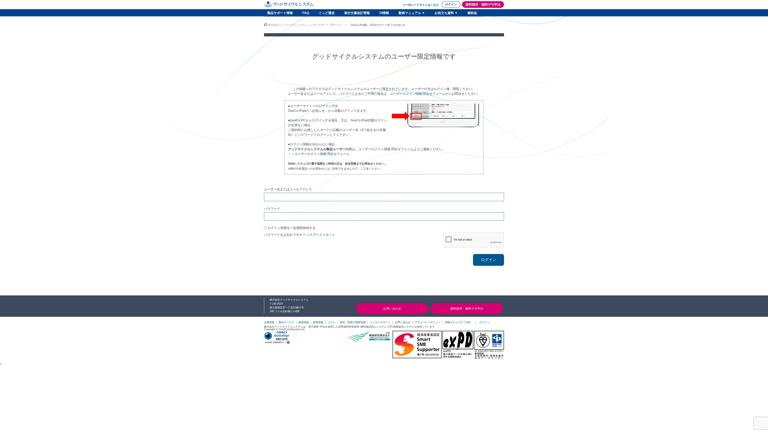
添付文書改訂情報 (357, 13)
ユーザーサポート (380, 322)
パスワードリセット (320, 234)
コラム (331, 322)
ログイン (451, 4)
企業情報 (269, 322)
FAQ (305, 13)
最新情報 (303, 322)
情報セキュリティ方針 (458, 322)
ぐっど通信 (327, 13)
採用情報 (318, 322)
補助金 (472, 13)
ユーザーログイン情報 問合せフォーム (417, 93)
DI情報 (384, 13)
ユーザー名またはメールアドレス (288, 189)
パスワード (272, 208)
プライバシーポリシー (428, 322)
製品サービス (286, 322)
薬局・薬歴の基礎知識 (353, 322)
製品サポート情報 (280, 13)
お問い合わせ (402, 322)
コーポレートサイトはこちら (420, 4)
